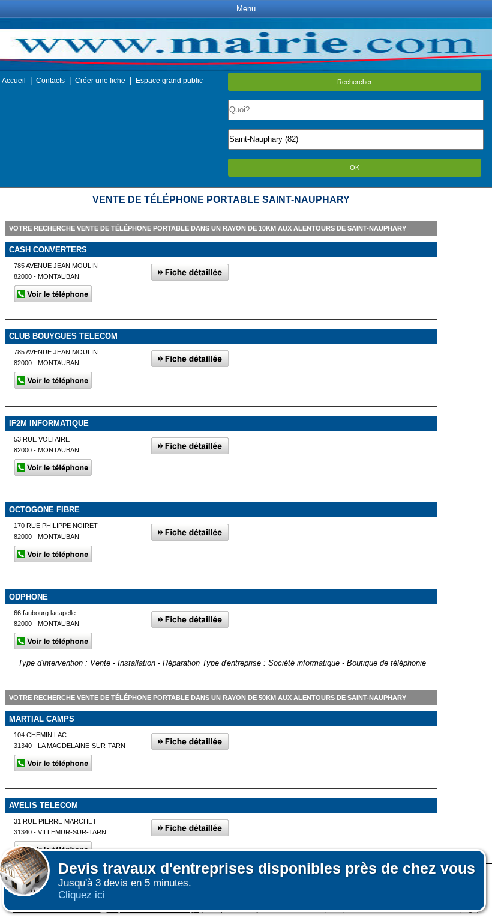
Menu (246, 8)
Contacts (50, 80)
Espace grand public (169, 80)
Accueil (14, 80)
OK (354, 167)
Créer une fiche (100, 80)
